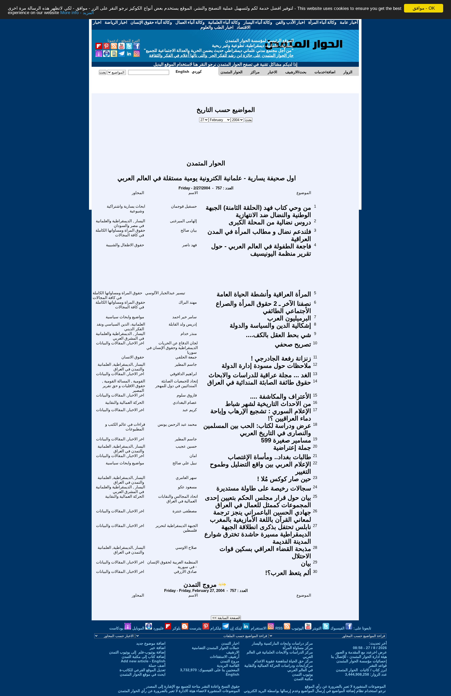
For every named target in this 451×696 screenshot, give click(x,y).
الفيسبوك (338, 628)
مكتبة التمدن (303, 679)
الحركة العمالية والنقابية (124, 402)
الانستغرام (259, 628)
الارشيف (232, 652)
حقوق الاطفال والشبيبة (125, 245)
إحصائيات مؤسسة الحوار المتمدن (361, 661)
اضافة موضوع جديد (150, 643)
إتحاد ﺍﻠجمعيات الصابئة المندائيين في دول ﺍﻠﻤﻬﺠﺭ (176, 383)
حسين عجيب (186, 446)
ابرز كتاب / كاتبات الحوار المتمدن (361, 670)
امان (193, 455)
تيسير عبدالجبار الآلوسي (165, 293)
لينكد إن (236, 628)
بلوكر (177, 628)
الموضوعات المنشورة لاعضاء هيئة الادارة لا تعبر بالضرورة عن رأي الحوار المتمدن (179, 691)
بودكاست (116, 628)
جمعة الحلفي (186, 357)
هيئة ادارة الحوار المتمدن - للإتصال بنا (359, 657)
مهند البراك (188, 302)
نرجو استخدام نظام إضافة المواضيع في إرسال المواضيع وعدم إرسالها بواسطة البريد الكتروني (315, 691)
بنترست (196, 628)
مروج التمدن (200, 584)
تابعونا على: (362, 628)
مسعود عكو (187, 487)
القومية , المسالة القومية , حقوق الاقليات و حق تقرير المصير (123, 386)
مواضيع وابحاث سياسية (125, 317)
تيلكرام (216, 628)
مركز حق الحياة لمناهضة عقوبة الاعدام (283, 661)
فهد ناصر (189, 245)
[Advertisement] (226, 138)
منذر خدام (189, 333)
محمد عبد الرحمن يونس (177, 424)
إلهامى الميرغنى (183, 221)
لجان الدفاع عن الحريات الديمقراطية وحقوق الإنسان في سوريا (172, 348)
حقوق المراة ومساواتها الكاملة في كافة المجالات (120, 232)
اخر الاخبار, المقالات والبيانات (120, 343)
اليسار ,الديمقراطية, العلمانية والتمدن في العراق (121, 366)
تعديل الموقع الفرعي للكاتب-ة (142, 670)
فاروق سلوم (187, 395)
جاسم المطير (186, 364)
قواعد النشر (378, 665)
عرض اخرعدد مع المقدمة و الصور (361, 652)
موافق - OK (424, 8)
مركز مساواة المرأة (298, 648)
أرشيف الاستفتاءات (224, 657)
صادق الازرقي (185, 571)
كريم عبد (189, 409)
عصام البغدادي (185, 402)
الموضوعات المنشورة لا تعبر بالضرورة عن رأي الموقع (345, 686)
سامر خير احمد (184, 317)
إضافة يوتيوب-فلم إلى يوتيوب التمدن (137, 652)
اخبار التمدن (230, 643)
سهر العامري (186, 477)
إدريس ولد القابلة (183, 324)
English (232, 674)
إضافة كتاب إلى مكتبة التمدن (143, 657)
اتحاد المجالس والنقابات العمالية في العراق (178, 498)
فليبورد (159, 628)
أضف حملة (157, 665)
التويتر (317, 628)
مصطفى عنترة (185, 511)
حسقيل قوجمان (184, 206)
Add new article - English (143, 661)
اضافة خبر (157, 648)
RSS (279, 628)
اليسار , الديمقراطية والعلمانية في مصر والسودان (120, 223)
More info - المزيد (77, 12)
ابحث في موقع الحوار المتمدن (142, 674)
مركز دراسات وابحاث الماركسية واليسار (282, 643)
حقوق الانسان (132, 357)
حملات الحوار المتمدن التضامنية (215, 648)
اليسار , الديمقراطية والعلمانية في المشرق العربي (120, 335)
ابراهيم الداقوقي (183, 373)
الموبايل (138, 628)
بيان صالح (189, 230)
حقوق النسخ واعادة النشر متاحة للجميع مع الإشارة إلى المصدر (193, 686)
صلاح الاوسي (186, 547)
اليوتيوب (298, 628)
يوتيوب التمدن (302, 674)
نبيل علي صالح (185, 463)
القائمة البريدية (228, 665)
